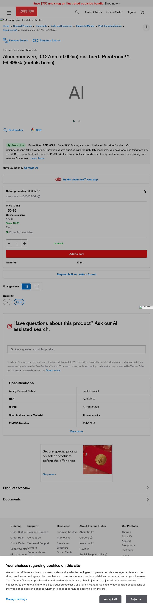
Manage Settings (16, 599)
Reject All (136, 599)
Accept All (110, 599)
